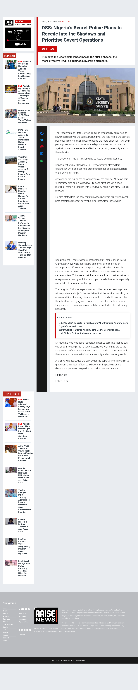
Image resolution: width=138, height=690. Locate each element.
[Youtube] (60, 386)
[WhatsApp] (59, 386)
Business (6, 619)
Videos (5, 635)
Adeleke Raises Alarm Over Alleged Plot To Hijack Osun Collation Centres (24, 431)
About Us (22, 614)
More (5, 641)
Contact (6, 638)
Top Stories (12, 394)
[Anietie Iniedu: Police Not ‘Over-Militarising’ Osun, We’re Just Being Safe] (11, 467)
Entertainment (8, 624)
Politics (5, 622)
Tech (4, 630)
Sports (5, 627)
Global (5, 614)
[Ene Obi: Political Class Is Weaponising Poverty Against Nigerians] (11, 538)
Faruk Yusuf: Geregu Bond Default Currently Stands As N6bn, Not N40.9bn (24, 568)
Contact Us (23, 619)
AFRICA (48, 49)
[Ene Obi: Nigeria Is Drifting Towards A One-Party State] (11, 519)
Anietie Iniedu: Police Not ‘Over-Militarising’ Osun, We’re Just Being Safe (24, 475)
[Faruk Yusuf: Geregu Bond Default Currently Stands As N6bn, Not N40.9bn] (11, 560)
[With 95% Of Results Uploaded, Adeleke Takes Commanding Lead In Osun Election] (11, 61)
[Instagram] (58, 386)
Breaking (6, 611)
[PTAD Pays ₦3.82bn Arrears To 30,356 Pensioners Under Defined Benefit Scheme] (11, 129)
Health (5, 632)
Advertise (22, 617)
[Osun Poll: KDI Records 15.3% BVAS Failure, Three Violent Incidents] (11, 110)
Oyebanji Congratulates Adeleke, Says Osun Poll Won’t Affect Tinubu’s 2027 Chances (25, 250)
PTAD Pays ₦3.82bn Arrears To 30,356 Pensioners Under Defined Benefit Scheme (23, 140)
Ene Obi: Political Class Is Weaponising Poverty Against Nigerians (24, 546)
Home (5, 608)
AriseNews (65, 22)
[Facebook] (55, 386)
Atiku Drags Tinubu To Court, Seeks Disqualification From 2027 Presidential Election (25, 453)
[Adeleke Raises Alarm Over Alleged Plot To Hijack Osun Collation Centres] (11, 423)
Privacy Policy (24, 622)
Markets (22, 635)
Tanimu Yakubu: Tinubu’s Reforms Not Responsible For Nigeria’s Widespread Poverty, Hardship (24, 226)
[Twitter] (57, 386)
